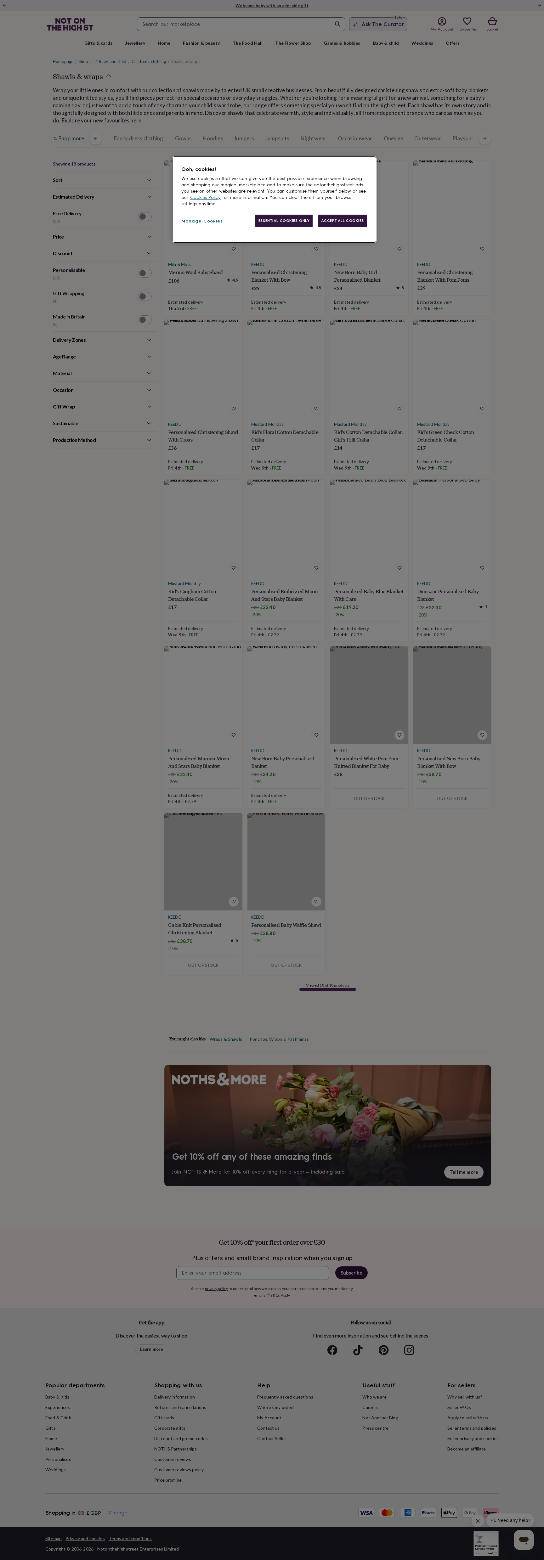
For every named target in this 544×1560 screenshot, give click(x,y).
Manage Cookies (202, 221)
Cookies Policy (205, 197)
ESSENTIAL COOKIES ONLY (284, 220)
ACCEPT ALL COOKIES (342, 220)
